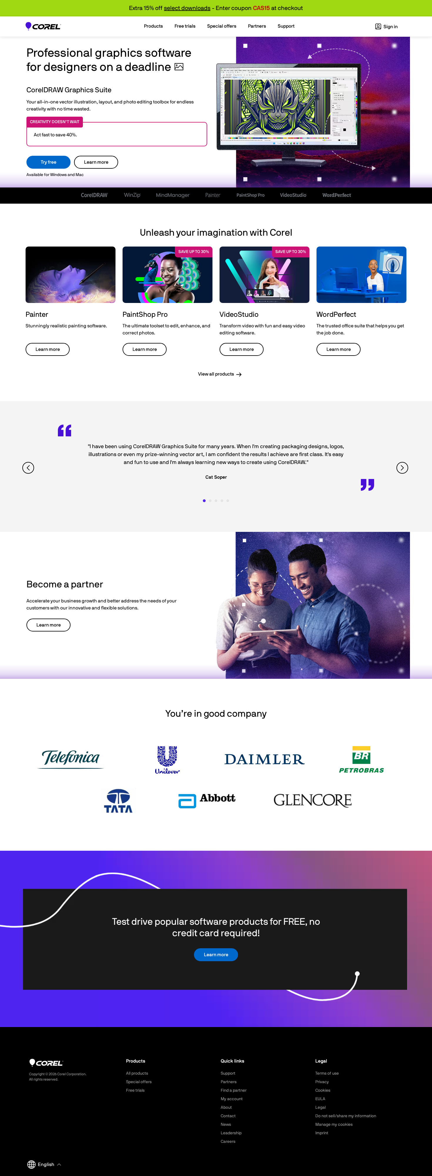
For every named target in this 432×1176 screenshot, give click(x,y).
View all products (216, 374)
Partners (229, 1082)
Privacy (322, 1082)
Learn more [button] (48, 349)
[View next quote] (403, 468)
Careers (228, 1142)
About (226, 1107)
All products (137, 1073)
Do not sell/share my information (345, 1116)
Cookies (322, 1090)
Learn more (96, 162)
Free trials (135, 1090)
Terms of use (327, 1073)
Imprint (321, 1133)
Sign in (390, 26)
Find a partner (234, 1090)
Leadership (231, 1133)
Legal (320, 1107)
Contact (228, 1116)
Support (228, 1073)
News (226, 1125)
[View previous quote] (29, 468)
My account (232, 1099)
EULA (320, 1099)
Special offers (139, 1082)
